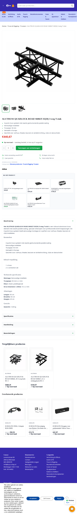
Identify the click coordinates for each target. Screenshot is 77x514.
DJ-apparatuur (51, 469)
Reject (59, 498)
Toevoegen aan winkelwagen (29, 148)
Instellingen (7, 487)
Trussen (23, 26)
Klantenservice (30, 457)
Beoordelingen (38, 333)
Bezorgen (28, 464)
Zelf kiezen (46, 498)
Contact (27, 460)
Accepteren (33, 498)
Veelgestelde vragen (32, 462)
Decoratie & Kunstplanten (55, 474)
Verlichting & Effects (53, 457)
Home (4, 26)
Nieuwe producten (16, 164)
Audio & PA (50, 460)
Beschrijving (39, 221)
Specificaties (38, 316)
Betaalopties (29, 469)
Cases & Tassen (52, 467)
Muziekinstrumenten (36, 14)
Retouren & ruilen (31, 467)
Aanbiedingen (51, 476)
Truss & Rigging (13, 26)
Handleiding (38, 324)
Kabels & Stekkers (52, 472)
